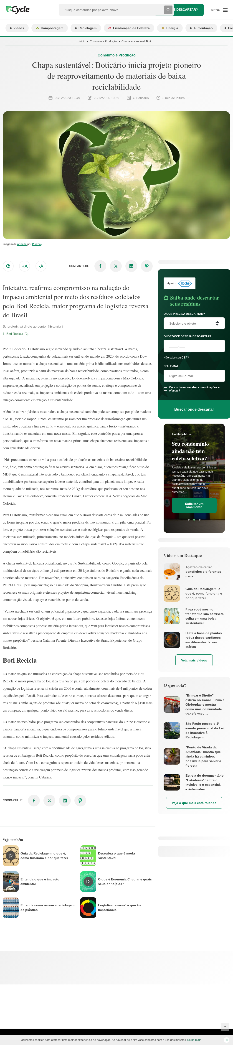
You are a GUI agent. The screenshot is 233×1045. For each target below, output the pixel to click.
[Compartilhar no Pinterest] (147, 266)
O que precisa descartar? (184, 313)
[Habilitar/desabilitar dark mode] (8, 266)
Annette (22, 244)
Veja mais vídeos (194, 660)
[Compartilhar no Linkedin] (131, 266)
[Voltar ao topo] (225, 1027)
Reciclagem (87, 28)
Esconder (55, 326)
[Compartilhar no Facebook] (100, 266)
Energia (172, 28)
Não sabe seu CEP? (176, 357)
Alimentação (203, 28)
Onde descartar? (182, 9)
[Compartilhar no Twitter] (116, 266)
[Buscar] (168, 9)
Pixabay (37, 244)
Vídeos (18, 28)
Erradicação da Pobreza (131, 28)
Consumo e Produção (103, 41)
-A (41, 266)
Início (82, 41)
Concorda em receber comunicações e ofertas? (194, 389)
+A (25, 266)
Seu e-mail (171, 366)
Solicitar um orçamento (194, 505)
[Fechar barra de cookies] (226, 1040)
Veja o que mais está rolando (194, 803)
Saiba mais (194, 1040)
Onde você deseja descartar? (187, 336)
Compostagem (52, 28)
